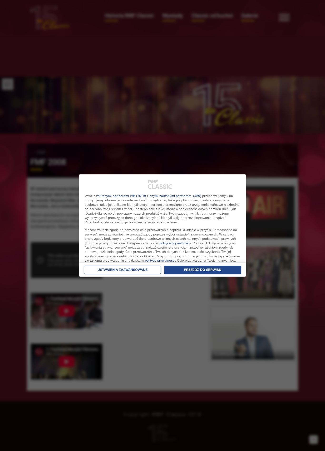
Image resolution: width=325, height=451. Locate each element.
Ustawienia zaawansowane (123, 270)
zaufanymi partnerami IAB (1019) (121, 196)
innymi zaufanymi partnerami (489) (175, 196)
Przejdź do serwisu (202, 270)
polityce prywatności (174, 243)
